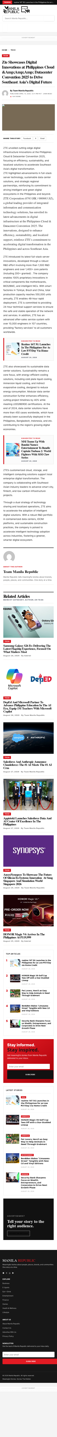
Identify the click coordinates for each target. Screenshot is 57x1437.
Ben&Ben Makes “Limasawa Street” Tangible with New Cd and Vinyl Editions (36, 1008)
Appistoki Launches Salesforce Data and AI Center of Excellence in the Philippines (27, 821)
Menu (5, 27)
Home (4, 50)
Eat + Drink (6, 1292)
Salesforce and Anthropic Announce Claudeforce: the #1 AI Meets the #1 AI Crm (27, 764)
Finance (5, 1300)
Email (42, 138)
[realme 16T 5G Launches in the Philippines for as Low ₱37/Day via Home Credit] (12, 349)
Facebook (27, 138)
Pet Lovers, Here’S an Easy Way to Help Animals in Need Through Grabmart (36, 993)
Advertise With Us (18, 1233)
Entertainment (27, 1155)
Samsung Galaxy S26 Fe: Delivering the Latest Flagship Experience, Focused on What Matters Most (27, 648)
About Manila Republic (11, 1324)
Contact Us (6, 1328)
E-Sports (5, 1287)
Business (25, 1174)
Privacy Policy (8, 1336)
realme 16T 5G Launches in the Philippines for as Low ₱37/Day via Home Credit (34, 2)
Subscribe (30, 1074)
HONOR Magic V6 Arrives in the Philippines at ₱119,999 (24, 935)
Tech (13, 50)
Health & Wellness (9, 1308)
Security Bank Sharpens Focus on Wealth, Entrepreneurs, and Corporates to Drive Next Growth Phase (36, 1024)
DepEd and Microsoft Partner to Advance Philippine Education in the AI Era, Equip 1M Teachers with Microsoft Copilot (27, 707)
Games (5, 1304)
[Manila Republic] (16, 9)
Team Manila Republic (23, 90)
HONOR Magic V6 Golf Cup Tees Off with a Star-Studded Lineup (35, 978)
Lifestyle (25, 1116)
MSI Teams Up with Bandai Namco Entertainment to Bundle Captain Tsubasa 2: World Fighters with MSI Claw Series (36, 449)
